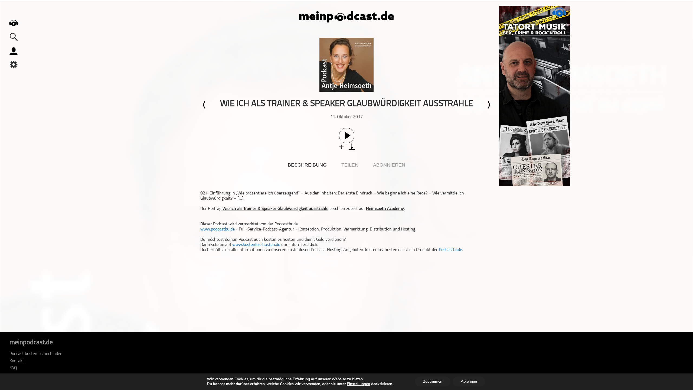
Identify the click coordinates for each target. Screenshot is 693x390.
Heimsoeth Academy (385, 209)
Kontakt (16, 361)
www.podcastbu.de (217, 229)
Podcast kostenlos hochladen (36, 354)
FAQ (13, 368)
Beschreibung (307, 165)
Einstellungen (358, 384)
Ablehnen (469, 381)
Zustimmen (432, 381)
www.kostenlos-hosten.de (256, 245)
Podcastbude (450, 250)
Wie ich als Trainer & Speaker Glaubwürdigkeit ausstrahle (275, 209)
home (13, 22)
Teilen (349, 165)
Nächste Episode (489, 105)
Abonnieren (389, 165)
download (351, 146)
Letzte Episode (204, 105)
